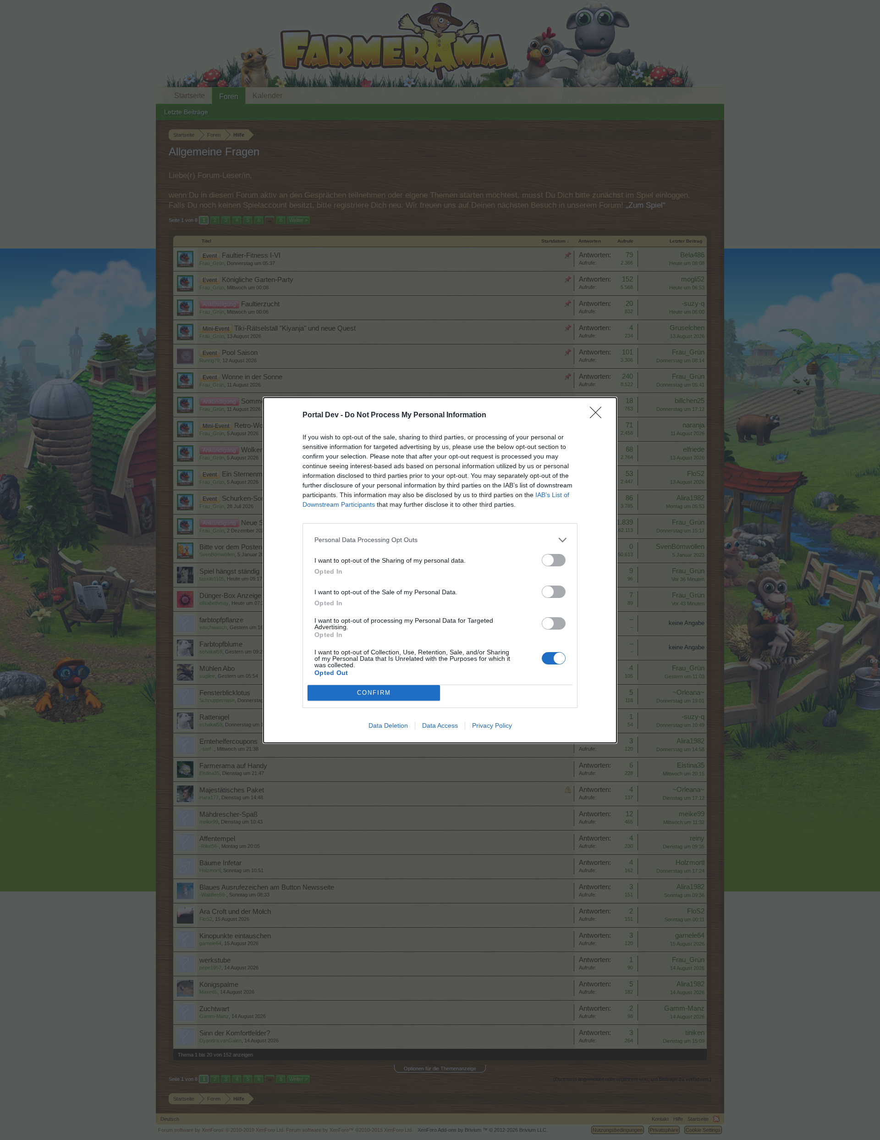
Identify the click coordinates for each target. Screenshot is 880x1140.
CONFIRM (374, 692)
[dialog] (440, 570)
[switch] (554, 560)
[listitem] (440, 540)
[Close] (598, 415)
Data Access (440, 725)
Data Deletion (388, 725)
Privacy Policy (492, 725)
